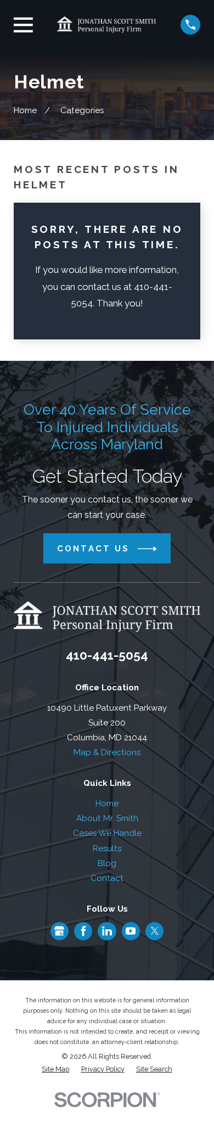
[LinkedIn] (107, 931)
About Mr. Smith (107, 818)
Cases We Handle (107, 833)
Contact (107, 878)
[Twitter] (155, 931)
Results (107, 848)
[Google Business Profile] (59, 931)
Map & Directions (107, 752)
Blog (107, 863)
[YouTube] (131, 931)
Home (107, 803)
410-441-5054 (107, 655)
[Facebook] (83, 931)
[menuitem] (55, 1069)
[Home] (106, 24)
